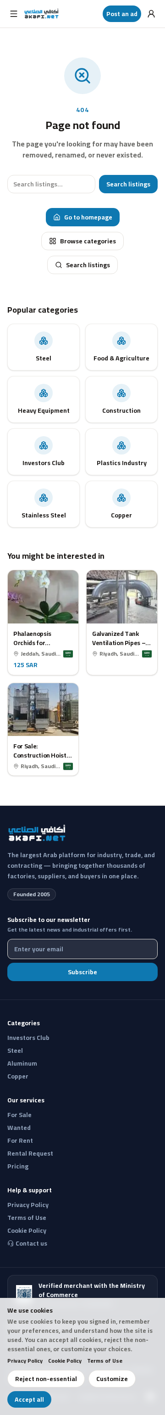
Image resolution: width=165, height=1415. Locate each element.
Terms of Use (104, 1360)
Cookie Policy (65, 1360)
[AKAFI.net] (42, 13)
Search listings (128, 184)
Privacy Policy (25, 1360)
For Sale (19, 1114)
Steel (15, 1050)
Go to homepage (88, 217)
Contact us (31, 1243)
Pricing (17, 1166)
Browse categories (88, 241)
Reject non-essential (46, 1379)
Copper (17, 1076)
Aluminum (22, 1063)
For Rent (20, 1140)
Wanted (19, 1127)
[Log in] (151, 14)
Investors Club (28, 1037)
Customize (112, 1379)
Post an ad (122, 14)
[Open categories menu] (14, 14)
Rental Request (30, 1153)
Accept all (29, 1399)
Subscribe (82, 972)
